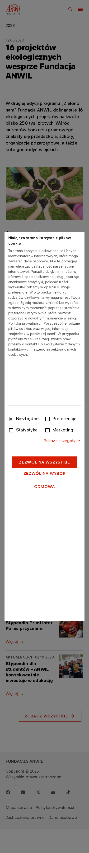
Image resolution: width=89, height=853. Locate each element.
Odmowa (44, 486)
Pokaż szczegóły (59, 440)
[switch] (48, 418)
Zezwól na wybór (44, 473)
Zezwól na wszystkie (44, 462)
